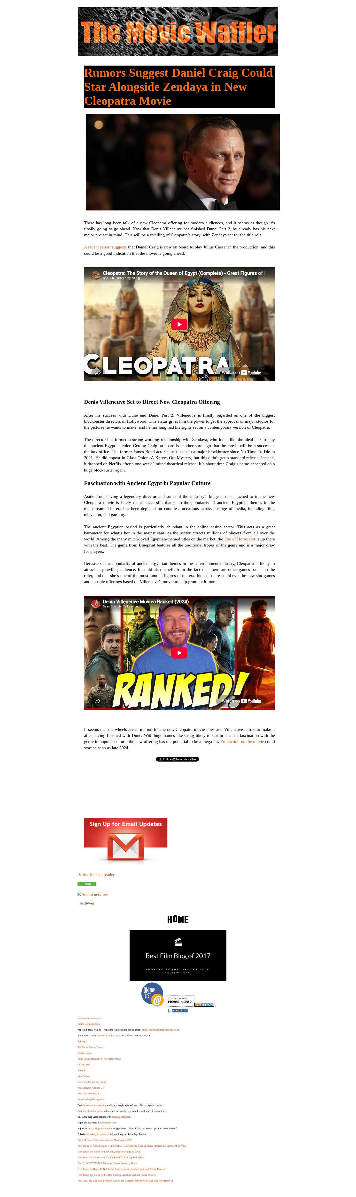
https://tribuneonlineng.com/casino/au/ (160, 1029)
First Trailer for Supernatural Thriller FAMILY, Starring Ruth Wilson (111, 1157)
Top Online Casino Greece (90, 1047)
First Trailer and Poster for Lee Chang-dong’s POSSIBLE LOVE (109, 1151)
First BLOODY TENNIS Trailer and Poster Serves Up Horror (107, 1163)
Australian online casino (109, 1035)
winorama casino (108, 1122)
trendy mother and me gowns (91, 1082)
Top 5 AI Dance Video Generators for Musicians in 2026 (104, 1140)
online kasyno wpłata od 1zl (99, 1134)
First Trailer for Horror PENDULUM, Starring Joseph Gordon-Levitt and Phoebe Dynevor (121, 1169)
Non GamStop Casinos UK (90, 1087)
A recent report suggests (105, 247)
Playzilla (81, 1070)
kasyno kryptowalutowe (98, 1128)
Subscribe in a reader (96, 874)
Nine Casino (83, 1076)
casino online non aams (88, 1018)
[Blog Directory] (204, 1005)
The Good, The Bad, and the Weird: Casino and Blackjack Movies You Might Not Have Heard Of (125, 1180)
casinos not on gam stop (94, 1105)
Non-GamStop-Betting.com (90, 1099)
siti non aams (84, 1064)
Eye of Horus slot (239, 539)
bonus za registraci (121, 1116)
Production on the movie (242, 741)
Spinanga (81, 1041)
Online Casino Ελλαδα (88, 1024)
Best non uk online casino (90, 1111)
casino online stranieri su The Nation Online (99, 1058)
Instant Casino (84, 1053)
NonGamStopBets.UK (88, 1093)
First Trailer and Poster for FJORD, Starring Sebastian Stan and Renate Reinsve (116, 1175)
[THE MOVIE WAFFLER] (86, 884)
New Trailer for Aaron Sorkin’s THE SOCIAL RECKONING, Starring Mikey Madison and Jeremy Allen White (131, 1146)
